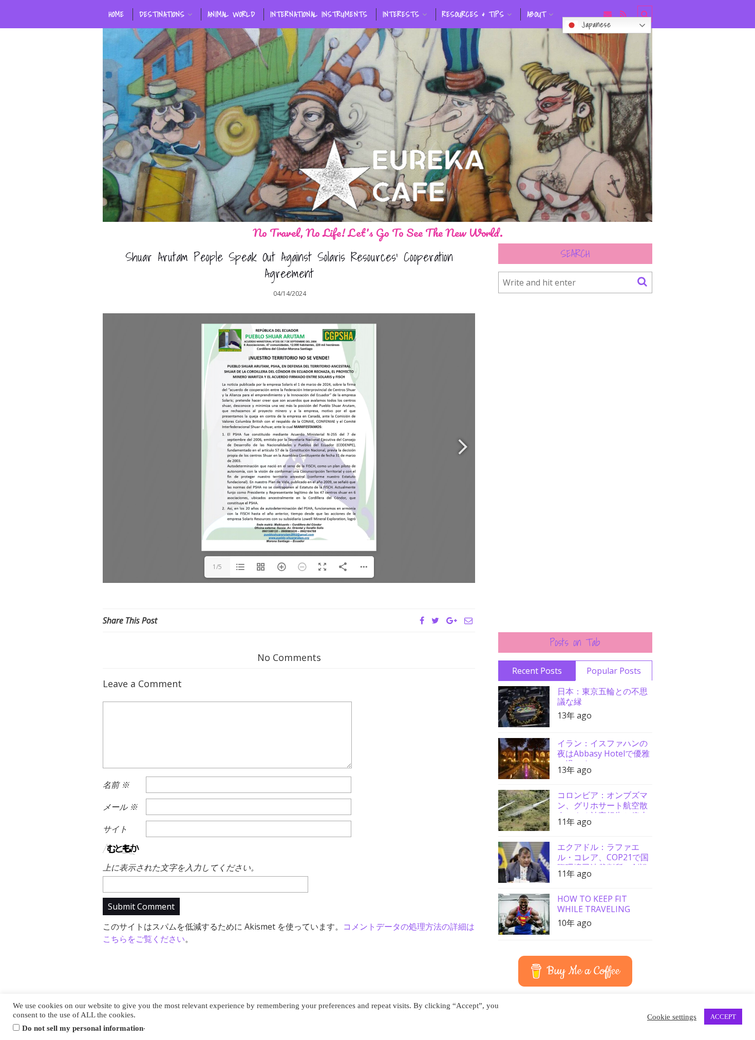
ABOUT (536, 14)
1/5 (217, 566)
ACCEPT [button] (723, 1016)
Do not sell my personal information (82, 1028)
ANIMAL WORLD (231, 14)
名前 (116, 784)
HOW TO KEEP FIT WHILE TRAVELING (593, 904)
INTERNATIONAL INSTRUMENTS (319, 14)
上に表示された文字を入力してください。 (181, 867)
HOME (116, 14)
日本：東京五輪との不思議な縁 (602, 696)
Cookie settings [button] (671, 1017)
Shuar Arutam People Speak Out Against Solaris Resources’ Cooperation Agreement (289, 265)
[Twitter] (435, 620)
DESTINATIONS (162, 14)
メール (120, 806)
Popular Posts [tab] (614, 670)
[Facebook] (422, 620)
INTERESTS (401, 14)
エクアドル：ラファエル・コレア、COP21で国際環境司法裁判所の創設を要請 (603, 853)
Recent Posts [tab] (537, 670)
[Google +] (452, 620)
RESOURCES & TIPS (473, 14)
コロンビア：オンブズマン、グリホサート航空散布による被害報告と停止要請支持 (602, 801)
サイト (115, 829)
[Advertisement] (575, 463)
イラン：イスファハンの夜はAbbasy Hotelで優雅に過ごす (603, 749)
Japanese (594, 24)
